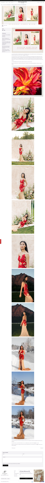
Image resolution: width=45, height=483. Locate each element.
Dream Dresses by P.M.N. (6, 481)
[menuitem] (3, 2)
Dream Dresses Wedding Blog (7, 4)
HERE (37, 444)
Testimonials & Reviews (17, 473)
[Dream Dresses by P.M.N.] (22, 2)
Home (1, 4)
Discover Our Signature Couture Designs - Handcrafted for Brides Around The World (22, 0)
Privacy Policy (15, 474)
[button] (40, 2)
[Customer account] (41, 2)
